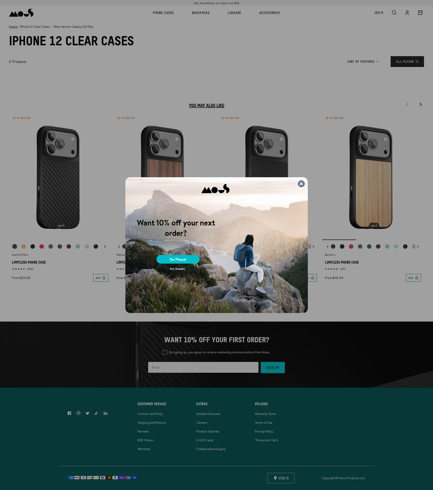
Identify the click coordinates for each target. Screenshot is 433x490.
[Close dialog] (301, 184)
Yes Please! (178, 259)
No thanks (177, 268)
